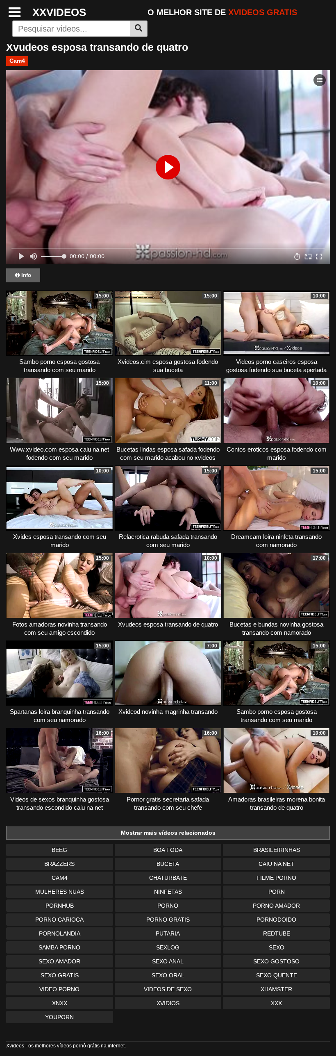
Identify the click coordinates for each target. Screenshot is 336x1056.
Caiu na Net (276, 864)
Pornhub (59, 905)
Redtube (276, 933)
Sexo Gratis (60, 975)
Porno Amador (276, 905)
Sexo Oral (168, 975)
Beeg (59, 850)
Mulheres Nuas (59, 891)
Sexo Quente (276, 975)
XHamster (276, 989)
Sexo (276, 947)
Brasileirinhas (276, 850)
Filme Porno (276, 877)
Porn (276, 891)
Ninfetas (168, 891)
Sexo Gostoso (276, 961)
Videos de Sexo (168, 989)
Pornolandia (59, 933)
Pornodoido (276, 919)
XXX (276, 1003)
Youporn (59, 1017)
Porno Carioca (59, 919)
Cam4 (17, 60)
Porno (167, 905)
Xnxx (59, 1003)
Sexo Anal (168, 961)
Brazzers (59, 864)
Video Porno (59, 989)
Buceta (168, 864)
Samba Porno (59, 947)
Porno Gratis (168, 919)
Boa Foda (167, 850)
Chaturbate (168, 877)
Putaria (168, 933)
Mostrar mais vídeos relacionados (168, 832)
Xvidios (168, 1003)
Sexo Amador (59, 961)
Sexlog (167, 947)
